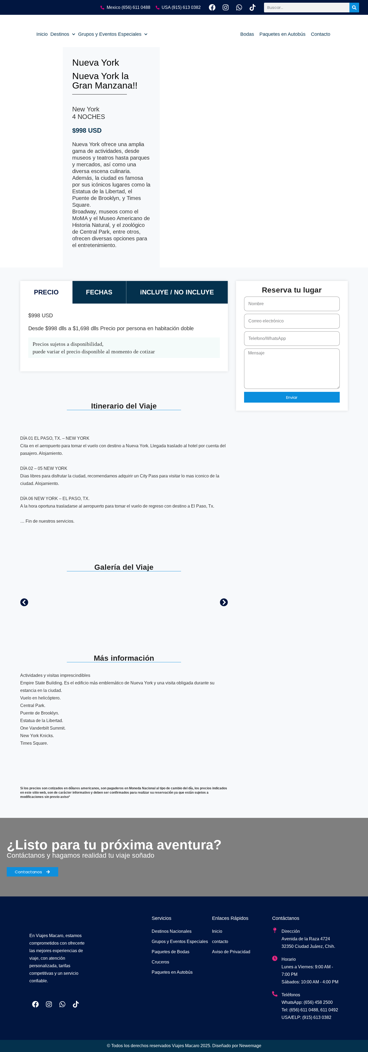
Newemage (250, 1045)
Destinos (59, 34)
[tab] (46, 292)
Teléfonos (291, 995)
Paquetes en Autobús (282, 34)
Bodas (247, 34)
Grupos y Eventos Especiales (109, 34)
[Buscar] (354, 7)
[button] (24, 602)
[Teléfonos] (274, 994)
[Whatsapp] (239, 7)
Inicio (42, 34)
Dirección (291, 931)
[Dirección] (274, 930)
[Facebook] (212, 7)
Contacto (320, 34)
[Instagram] (226, 7)
